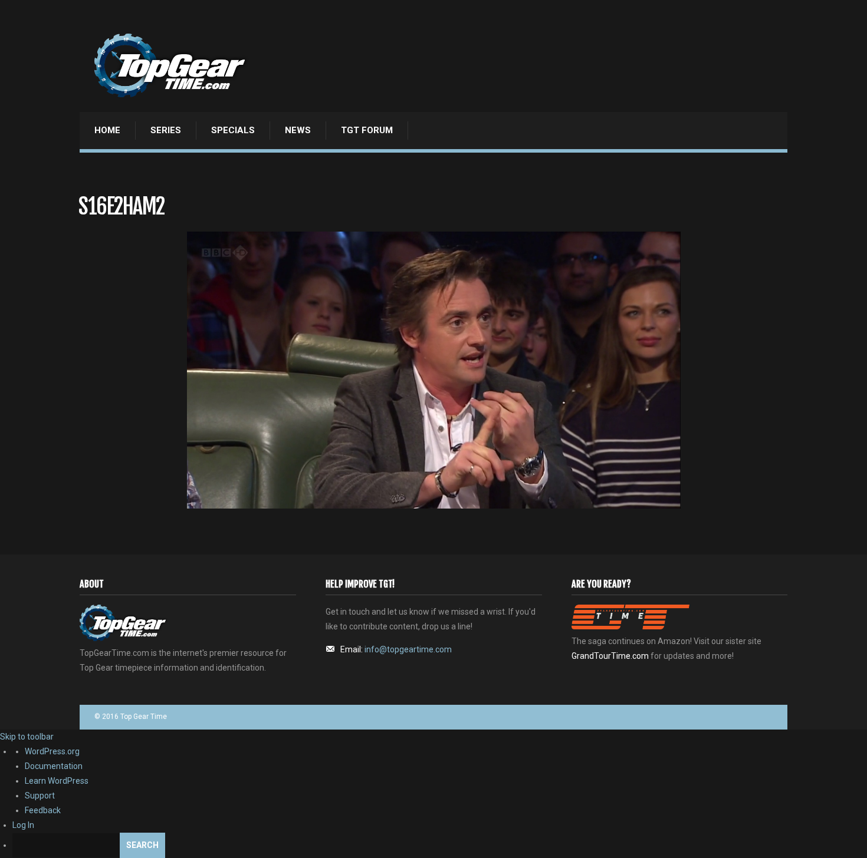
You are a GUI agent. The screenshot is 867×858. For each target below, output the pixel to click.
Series (165, 130)
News (298, 130)
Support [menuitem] (40, 795)
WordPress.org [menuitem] (52, 751)
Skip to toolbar (27, 736)
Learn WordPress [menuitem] (56, 781)
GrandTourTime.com (610, 656)
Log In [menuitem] (23, 825)
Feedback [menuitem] (43, 810)
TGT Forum (367, 130)
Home (107, 130)
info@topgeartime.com (408, 649)
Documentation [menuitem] (54, 766)
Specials (233, 130)
